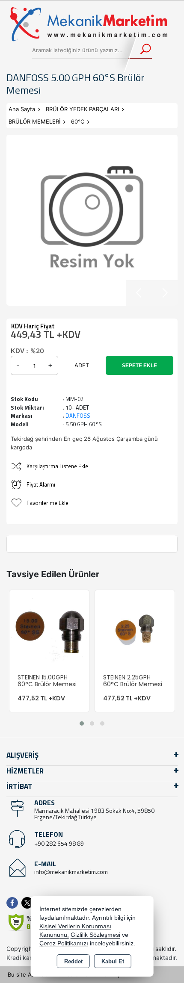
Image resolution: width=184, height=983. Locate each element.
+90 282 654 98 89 (59, 843)
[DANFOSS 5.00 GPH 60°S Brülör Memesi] (92, 220)
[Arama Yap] (140, 50)
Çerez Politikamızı (63, 943)
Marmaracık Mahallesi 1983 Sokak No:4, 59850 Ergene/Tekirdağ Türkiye (94, 813)
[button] (82, 723)
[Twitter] (28, 903)
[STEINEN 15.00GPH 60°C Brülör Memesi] (49, 629)
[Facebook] (13, 903)
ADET (81, 365)
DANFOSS (77, 415)
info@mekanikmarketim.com (71, 871)
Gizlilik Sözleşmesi (95, 935)
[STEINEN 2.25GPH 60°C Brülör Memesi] (135, 629)
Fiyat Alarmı (41, 484)
